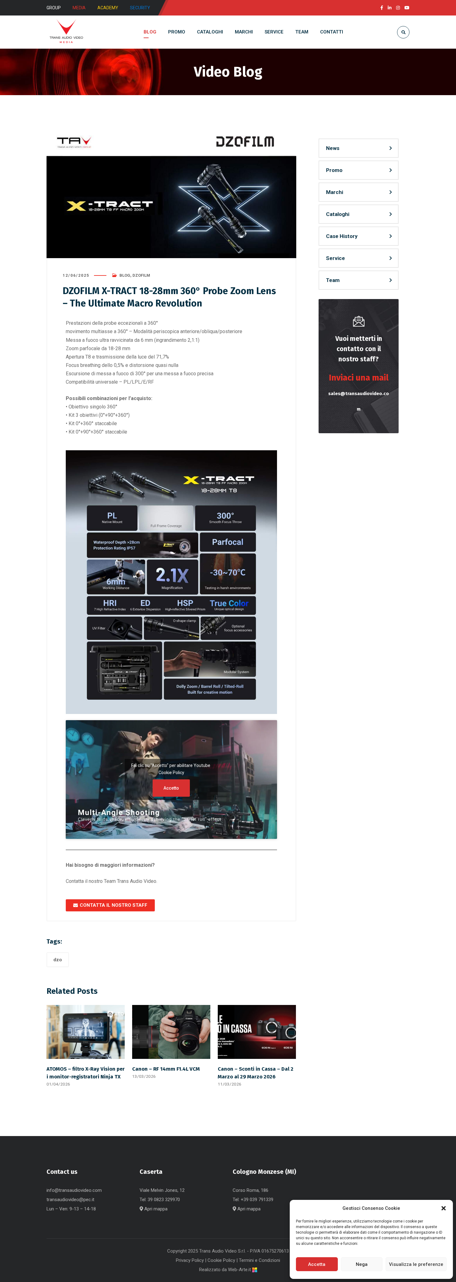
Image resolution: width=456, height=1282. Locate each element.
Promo (334, 170)
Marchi (334, 192)
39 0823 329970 (164, 1199)
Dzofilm (141, 275)
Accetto (171, 788)
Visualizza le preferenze (416, 1264)
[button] (443, 1208)
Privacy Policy (190, 1260)
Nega (362, 1264)
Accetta (316, 1264)
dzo (57, 960)
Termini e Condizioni (259, 1260)
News (332, 148)
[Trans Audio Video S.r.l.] (66, 32)
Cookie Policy (171, 772)
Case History (342, 236)
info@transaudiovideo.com (74, 1190)
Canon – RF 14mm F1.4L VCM (166, 1069)
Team (333, 280)
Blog (124, 275)
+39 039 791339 (257, 1199)
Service (335, 258)
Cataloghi (337, 214)
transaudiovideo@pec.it (70, 1199)
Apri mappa (155, 1209)
